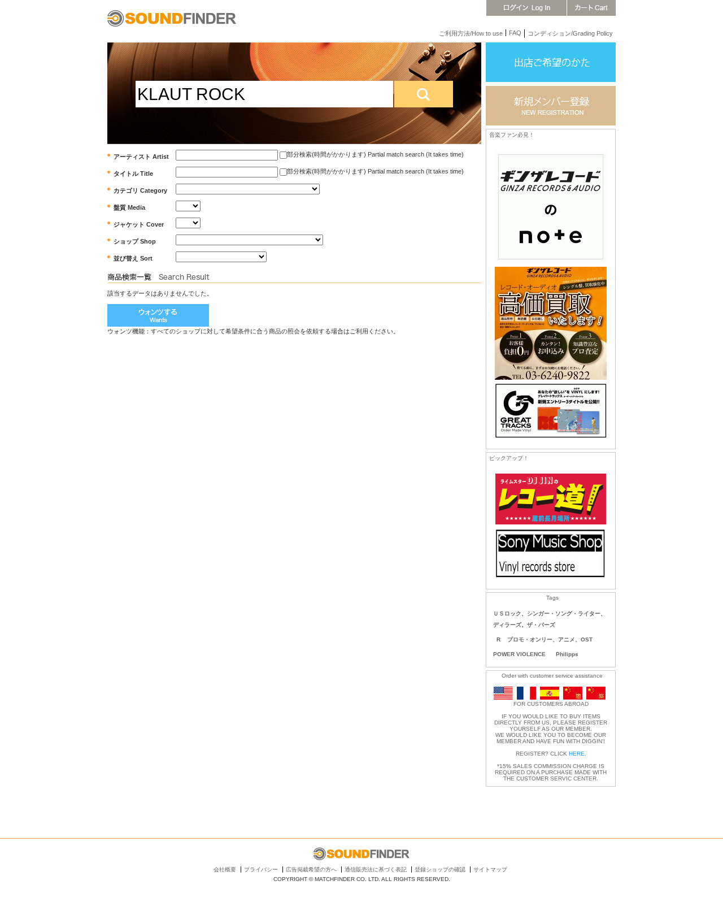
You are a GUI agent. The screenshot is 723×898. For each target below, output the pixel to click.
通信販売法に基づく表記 (376, 869)
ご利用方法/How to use (471, 33)
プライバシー (261, 869)
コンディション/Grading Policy (570, 33)
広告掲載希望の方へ (311, 869)
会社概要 (225, 869)
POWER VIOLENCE (519, 654)
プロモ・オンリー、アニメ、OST (550, 639)
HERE (577, 753)
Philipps (567, 654)
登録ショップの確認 (440, 869)
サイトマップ (490, 869)
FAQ (515, 32)
